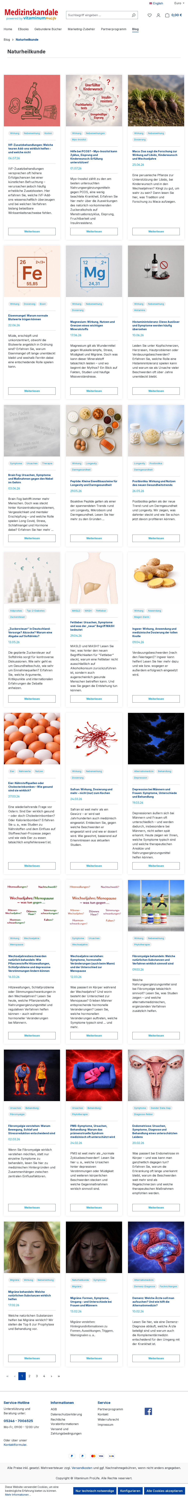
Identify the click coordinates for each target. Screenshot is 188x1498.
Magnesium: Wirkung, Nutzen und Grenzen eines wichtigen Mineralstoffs (92, 325)
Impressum (105, 1424)
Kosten (48, 133)
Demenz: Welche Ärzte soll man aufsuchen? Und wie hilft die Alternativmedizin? (153, 1301)
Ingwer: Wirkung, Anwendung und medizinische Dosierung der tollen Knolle (155, 632)
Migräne (14, 1280)
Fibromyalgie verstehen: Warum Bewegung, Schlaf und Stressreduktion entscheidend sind (31, 1129)
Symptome (16, 463)
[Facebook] (148, 1403)
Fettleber (101, 610)
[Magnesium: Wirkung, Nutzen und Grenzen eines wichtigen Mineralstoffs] (94, 271)
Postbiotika (156, 463)
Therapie (47, 463)
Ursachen (32, 463)
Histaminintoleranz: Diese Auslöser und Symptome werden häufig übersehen (156, 325)
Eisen (43, 304)
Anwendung (154, 610)
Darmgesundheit (81, 469)
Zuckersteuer (17, 617)
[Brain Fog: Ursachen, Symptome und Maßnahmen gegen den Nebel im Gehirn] (32, 430)
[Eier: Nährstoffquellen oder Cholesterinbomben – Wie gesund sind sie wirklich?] (32, 738)
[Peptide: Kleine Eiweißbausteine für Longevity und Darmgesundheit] (94, 430)
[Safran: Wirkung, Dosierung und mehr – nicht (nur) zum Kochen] (94, 738)
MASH (88, 610)
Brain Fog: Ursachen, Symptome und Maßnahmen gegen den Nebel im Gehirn (30, 478)
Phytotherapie (142, 944)
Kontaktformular (15, 1445)
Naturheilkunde (80, 1280)
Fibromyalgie (17, 1114)
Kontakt (103, 1414)
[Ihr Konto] (158, 15)
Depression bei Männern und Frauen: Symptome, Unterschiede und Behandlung (154, 793)
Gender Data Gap (161, 1108)
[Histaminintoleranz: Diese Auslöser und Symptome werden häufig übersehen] (156, 271)
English (157, 3)
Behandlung (164, 771)
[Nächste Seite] (51, 1376)
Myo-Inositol (79, 139)
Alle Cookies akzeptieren (165, 1491)
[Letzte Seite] (58, 1376)
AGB (54, 1409)
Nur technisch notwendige (95, 1491)
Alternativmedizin (143, 771)
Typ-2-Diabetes (36, 610)
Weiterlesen (32, 231)
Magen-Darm (141, 617)
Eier (12, 771)
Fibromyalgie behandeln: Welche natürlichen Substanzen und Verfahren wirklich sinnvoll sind (153, 960)
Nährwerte (25, 771)
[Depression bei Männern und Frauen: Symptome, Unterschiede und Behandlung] (156, 738)
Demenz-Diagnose (144, 1286)
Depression (140, 777)
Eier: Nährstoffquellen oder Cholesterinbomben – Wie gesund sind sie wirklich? (30, 786)
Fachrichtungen (168, 1286)
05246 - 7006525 (18, 1421)
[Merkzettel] (149, 15)
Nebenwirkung (32, 133)
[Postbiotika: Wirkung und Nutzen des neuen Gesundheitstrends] (156, 430)
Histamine (139, 310)
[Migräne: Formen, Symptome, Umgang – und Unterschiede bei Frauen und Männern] (94, 1247)
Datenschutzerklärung (66, 1414)
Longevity (91, 463)
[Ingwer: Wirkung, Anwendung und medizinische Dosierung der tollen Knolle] (156, 578)
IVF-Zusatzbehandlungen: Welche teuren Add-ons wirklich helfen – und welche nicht (30, 148)
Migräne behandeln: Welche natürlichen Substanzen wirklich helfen (29, 1295)
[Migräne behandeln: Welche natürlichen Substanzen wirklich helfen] (32, 1247)
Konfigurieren (130, 1491)
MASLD (76, 610)
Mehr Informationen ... (18, 1494)
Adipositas (16, 610)
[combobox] (97, 15)
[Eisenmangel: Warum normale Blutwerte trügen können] (32, 271)
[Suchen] (133, 15)
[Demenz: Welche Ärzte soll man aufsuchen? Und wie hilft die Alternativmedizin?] (156, 1247)
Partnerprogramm (110, 1409)
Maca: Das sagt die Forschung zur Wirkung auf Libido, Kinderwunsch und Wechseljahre (154, 155)
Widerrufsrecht (108, 1419)
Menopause (16, 944)
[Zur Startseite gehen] (31, 14)
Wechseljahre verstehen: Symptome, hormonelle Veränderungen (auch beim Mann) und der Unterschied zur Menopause (92, 963)
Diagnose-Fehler (143, 1114)
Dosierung (140, 139)
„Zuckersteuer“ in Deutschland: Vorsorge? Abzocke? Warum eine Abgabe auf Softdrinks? (30, 632)
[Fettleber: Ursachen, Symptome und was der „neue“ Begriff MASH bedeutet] (94, 578)
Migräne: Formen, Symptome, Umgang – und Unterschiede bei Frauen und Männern (91, 1301)
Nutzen (39, 771)
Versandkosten (82, 1468)
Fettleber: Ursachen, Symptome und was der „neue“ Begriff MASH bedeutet (92, 626)
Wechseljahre (31, 938)
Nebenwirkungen (95, 133)
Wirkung (14, 133)
